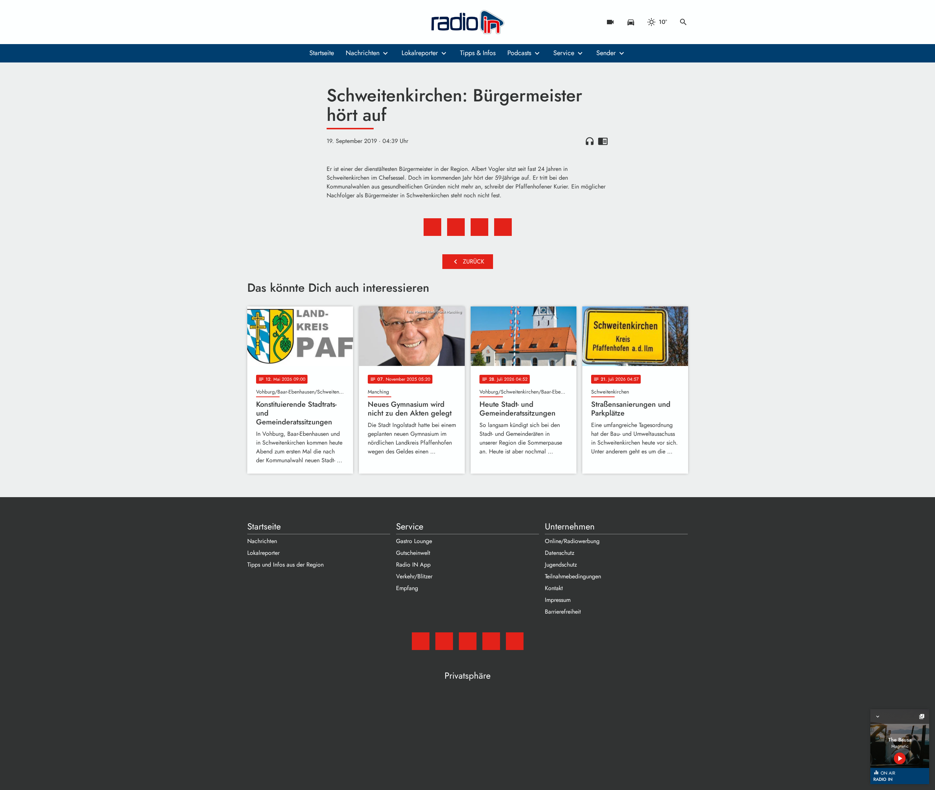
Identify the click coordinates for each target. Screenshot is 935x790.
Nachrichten (363, 53)
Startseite (321, 53)
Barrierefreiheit (563, 611)
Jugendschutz (561, 564)
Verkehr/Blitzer (414, 576)
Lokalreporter (420, 53)
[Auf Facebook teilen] (432, 227)
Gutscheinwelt (413, 553)
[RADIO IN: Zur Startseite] (467, 22)
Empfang (407, 588)
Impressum (558, 600)
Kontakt (554, 588)
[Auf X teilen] (456, 227)
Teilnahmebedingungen (573, 576)
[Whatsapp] (298, 22)
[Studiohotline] (313, 22)
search (683, 22)
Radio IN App (413, 564)
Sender (606, 53)
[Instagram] (284, 22)
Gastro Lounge (414, 541)
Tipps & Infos (478, 53)
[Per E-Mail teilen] (503, 227)
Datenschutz (559, 553)
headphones (590, 141)
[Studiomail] (254, 22)
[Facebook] (269, 22)
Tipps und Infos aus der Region (285, 564)
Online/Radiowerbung (572, 541)
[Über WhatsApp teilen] (479, 227)
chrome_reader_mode (603, 141)
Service (563, 53)
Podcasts (519, 53)
